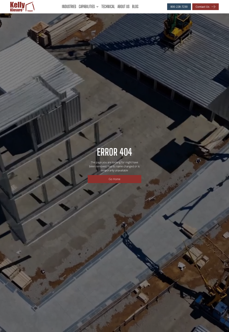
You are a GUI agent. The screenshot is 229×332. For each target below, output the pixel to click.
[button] (90, 6)
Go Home (114, 179)
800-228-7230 (179, 7)
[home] (29, 7)
